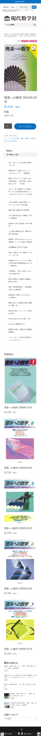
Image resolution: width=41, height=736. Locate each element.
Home (6, 34)
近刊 (6, 670)
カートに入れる (25, 126)
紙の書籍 (25, 41)
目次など (9, 151)
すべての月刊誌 (14, 34)
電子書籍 (33, 41)
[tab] (20, 151)
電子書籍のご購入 (13, 154)
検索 (34, 7)
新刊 (12, 698)
